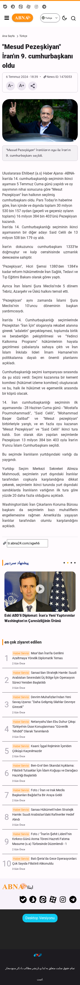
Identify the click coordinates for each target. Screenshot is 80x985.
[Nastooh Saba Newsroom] (40, 954)
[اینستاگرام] (63, 899)
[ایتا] (43, 899)
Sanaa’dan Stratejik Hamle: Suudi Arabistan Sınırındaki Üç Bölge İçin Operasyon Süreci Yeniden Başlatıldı (44, 677)
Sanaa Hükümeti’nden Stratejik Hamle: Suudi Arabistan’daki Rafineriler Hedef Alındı (43, 814)
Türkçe (48, 18)
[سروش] (33, 899)
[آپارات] (53, 899)
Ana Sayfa (8, 36)
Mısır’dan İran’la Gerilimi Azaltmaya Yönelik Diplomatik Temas (38, 655)
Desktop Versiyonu (40, 918)
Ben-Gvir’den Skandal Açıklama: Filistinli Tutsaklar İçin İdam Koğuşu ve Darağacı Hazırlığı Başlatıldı (45, 770)
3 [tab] (71, 562)
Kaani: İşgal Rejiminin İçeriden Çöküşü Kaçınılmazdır (42, 748)
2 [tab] (67, 562)
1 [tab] (64, 562)
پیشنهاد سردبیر (16, 563)
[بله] (23, 899)
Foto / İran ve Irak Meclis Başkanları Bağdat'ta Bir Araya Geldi (38, 792)
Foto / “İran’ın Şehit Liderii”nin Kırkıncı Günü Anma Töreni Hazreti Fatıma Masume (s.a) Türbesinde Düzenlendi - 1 (42, 839)
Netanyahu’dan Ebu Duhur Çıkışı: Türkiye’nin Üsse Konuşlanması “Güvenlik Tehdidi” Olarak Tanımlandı (44, 726)
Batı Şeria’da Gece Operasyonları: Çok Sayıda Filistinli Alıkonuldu (44, 861)
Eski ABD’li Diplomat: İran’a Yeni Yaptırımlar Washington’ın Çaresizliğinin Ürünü (39, 618)
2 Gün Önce (18, 663)
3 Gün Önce (18, 688)
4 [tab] (75, 562)
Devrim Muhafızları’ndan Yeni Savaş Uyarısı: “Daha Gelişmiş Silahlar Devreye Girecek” (43, 702)
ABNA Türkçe (25, 18)
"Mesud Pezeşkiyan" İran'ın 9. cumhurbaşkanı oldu (37, 56)
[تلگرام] (73, 899)
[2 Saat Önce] (40, 591)
